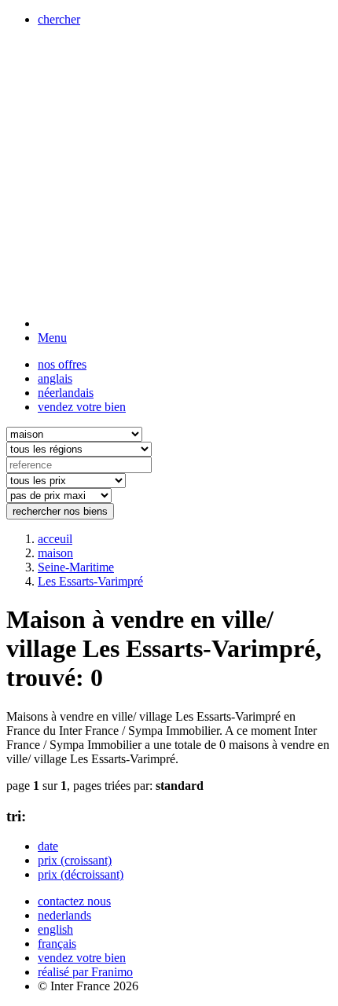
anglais (55, 378)
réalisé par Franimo (85, 971)
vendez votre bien (82, 406)
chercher (59, 19)
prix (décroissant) (80, 874)
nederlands (64, 915)
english (55, 929)
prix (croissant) (75, 860)
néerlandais (66, 392)
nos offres (62, 364)
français (57, 943)
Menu (52, 337)
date (48, 846)
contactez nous (74, 901)
